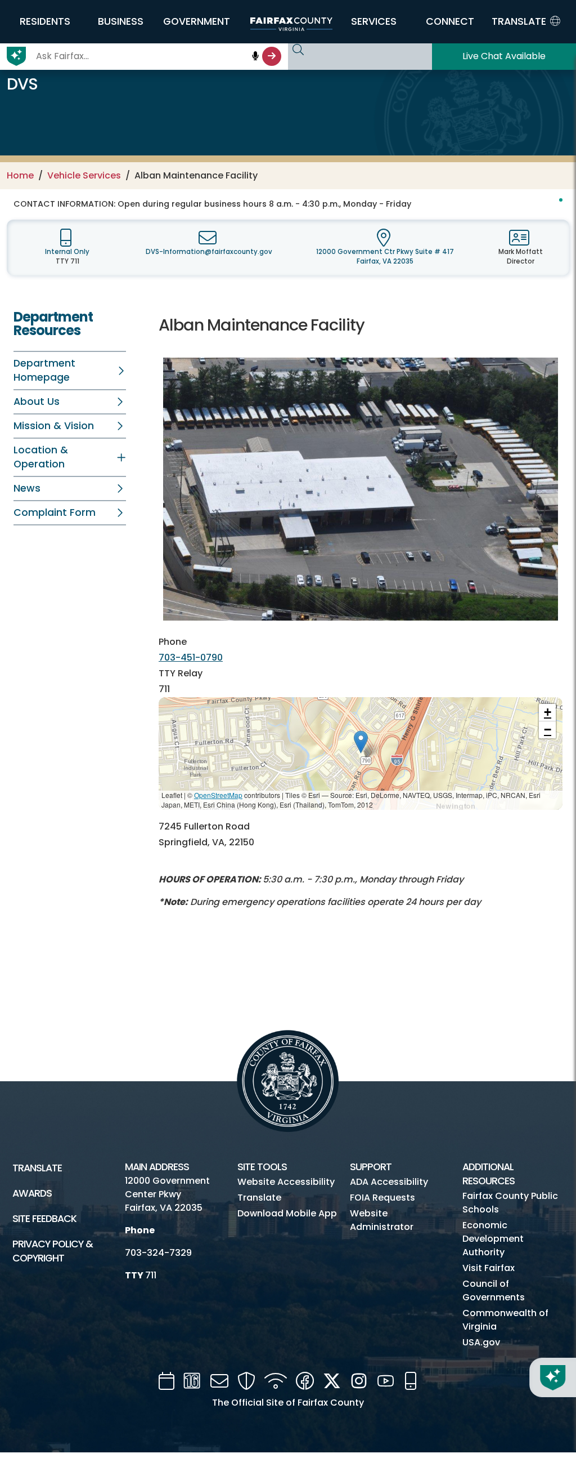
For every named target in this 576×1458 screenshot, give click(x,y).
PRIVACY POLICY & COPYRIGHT (52, 1251)
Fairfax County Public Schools (510, 1202)
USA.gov (481, 1342)
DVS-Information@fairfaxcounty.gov (209, 251)
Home (20, 175)
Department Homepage (44, 370)
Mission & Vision (54, 426)
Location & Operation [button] (41, 457)
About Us (37, 401)
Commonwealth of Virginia (505, 1320)
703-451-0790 (191, 657)
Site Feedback (44, 1218)
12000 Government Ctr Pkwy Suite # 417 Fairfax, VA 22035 (385, 256)
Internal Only (67, 251)
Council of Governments (493, 1290)
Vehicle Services (84, 175)
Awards (32, 1193)
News (27, 488)
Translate (37, 1168)
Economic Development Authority (493, 1239)
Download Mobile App (287, 1213)
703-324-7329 (158, 1252)
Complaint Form (55, 512)
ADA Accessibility (389, 1181)
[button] (45, 21)
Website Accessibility (286, 1181)
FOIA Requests (382, 1197)
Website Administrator (381, 1220)
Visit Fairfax (488, 1267)
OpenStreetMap (218, 795)
